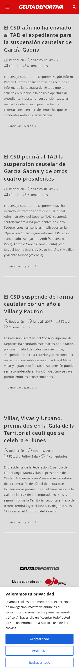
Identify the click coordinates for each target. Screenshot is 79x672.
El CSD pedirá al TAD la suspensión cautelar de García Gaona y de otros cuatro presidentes (36, 167)
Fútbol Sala (30, 456)
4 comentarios (57, 456)
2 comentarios (19, 327)
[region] (39, 629)
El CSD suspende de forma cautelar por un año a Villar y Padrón (38, 304)
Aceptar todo (39, 639)
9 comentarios (37, 195)
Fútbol (13, 66)
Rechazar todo (39, 662)
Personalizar (40, 651)
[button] (7, 7)
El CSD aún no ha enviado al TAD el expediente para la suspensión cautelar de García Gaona (38, 38)
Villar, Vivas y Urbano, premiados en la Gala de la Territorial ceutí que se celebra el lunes (39, 429)
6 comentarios (37, 66)
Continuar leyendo (24, 124)
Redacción (16, 60)
